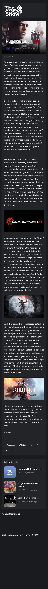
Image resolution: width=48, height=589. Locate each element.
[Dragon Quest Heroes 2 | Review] (10, 487)
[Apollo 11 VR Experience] (10, 501)
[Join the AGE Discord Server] (10, 472)
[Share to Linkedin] (31, 445)
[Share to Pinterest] (37, 445)
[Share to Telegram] (6, 450)
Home (6, 56)
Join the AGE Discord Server (30, 469)
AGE (8, 48)
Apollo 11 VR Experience (28, 498)
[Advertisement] (24, 564)
